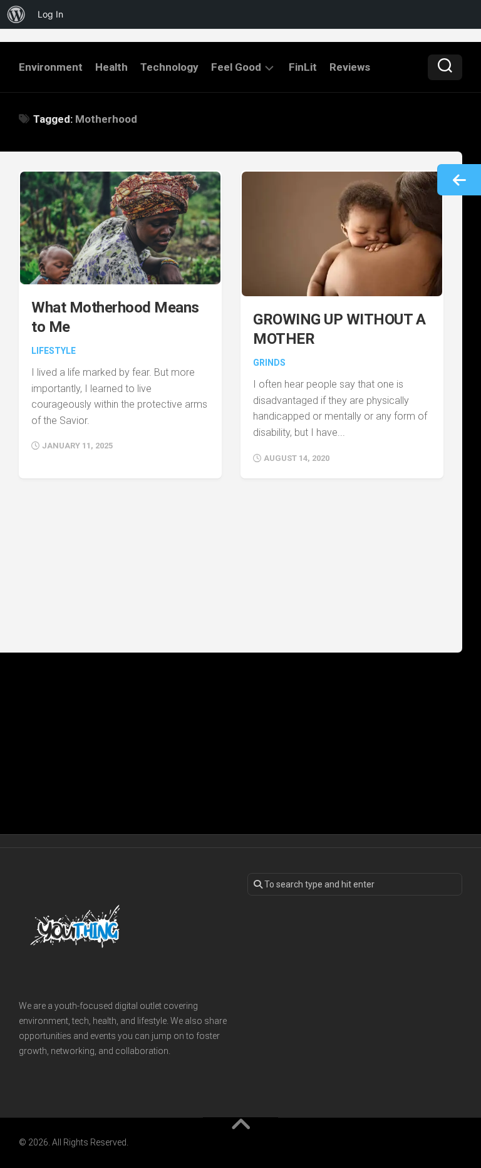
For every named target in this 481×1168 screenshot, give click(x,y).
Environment (51, 67)
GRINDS (269, 363)
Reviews (349, 67)
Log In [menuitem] (50, 14)
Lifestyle (53, 351)
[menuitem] (16, 14)
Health (111, 67)
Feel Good (236, 67)
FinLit (303, 67)
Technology (169, 67)
